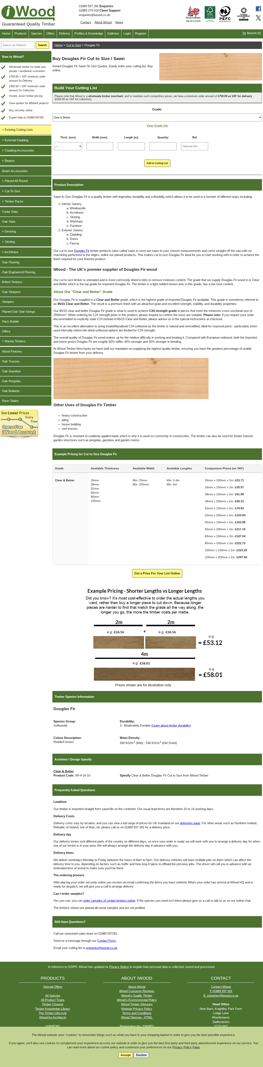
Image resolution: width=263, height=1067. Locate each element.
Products (21, 33)
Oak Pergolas (11, 381)
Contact (86, 22)
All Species (52, 995)
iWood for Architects (52, 1017)
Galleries (113, 33)
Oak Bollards (11, 391)
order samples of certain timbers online (109, 900)
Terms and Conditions (136, 1013)
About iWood (103, 22)
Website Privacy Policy (136, 1008)
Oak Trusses (11, 361)
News (119, 22)
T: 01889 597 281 (221, 991)
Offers (50, 33)
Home (6, 33)
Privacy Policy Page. (186, 1047)
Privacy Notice (119, 967)
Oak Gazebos (11, 371)
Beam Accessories (15, 171)
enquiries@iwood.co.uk (94, 15)
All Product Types (53, 1000)
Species (36, 33)
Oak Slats (8, 221)
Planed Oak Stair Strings (18, 311)
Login (127, 33)
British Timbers (12, 282)
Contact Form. (107, 940)
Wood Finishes (12, 351)
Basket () (253, 33)
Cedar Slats (10, 211)
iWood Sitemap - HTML (136, 1017)
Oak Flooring (10, 262)
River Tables (10, 401)
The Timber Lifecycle (53, 1013)
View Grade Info (157, 125)
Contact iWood (221, 986)
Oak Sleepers (11, 292)
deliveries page (190, 823)
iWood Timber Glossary (137, 1004)
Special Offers (52, 986)
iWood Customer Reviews (136, 991)
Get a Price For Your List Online (157, 573)
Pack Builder (10, 321)
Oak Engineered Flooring (18, 272)
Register (140, 33)
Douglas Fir (81, 250)
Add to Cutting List (157, 163)
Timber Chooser (52, 1004)
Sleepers (8, 301)
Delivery (64, 33)
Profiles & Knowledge (88, 33)
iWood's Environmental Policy (137, 1000)
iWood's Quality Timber (136, 995)
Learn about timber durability (171, 725)
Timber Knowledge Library (52, 1008)
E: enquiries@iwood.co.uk (220, 995)
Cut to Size (73, 45)
